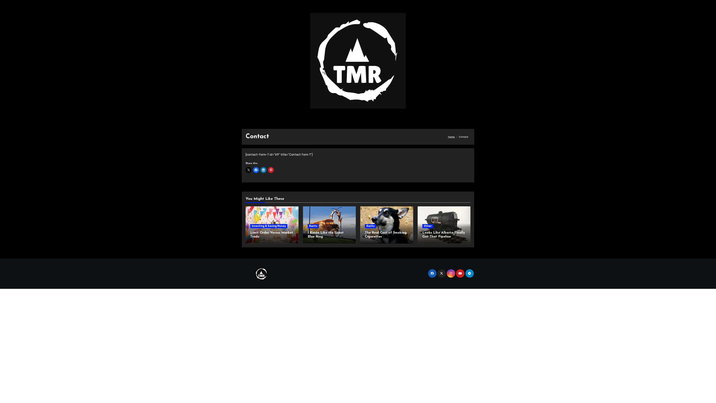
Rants (313, 226)
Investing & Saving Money (269, 226)
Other (428, 226)
